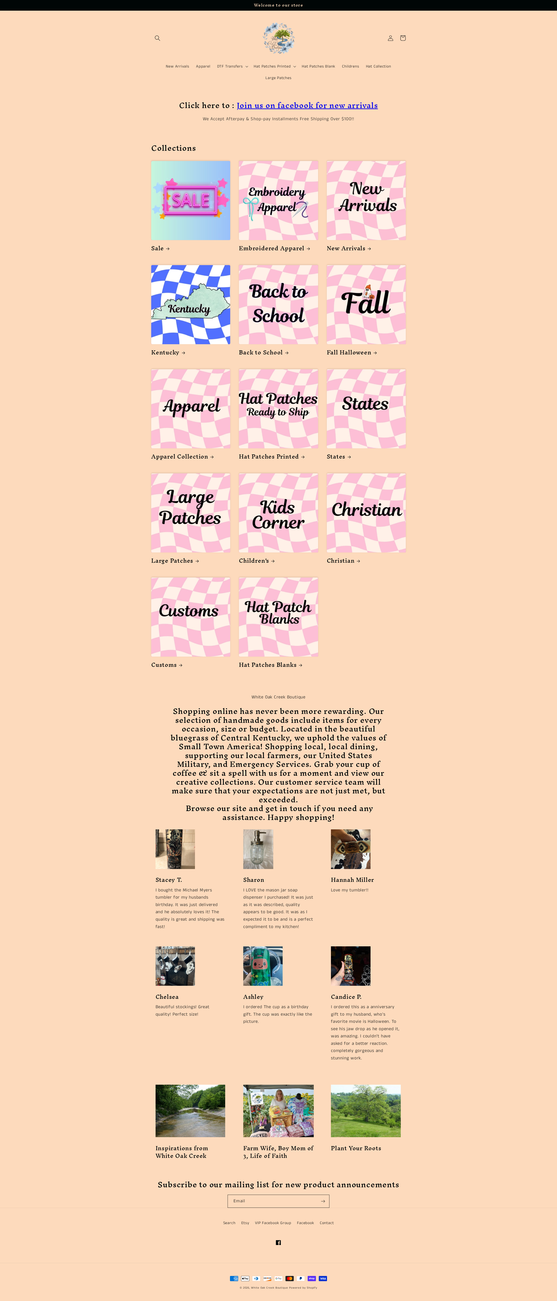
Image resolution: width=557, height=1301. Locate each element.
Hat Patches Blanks (268, 664)
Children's (254, 560)
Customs (164, 664)
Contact (327, 1223)
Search (229, 1223)
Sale (157, 248)
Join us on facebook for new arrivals (307, 105)
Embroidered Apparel (271, 248)
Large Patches (172, 560)
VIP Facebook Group (273, 1223)
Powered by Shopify (303, 1288)
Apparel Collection (179, 456)
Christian (341, 560)
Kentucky (165, 352)
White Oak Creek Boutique (270, 1288)
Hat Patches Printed (269, 456)
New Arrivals (346, 248)
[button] (157, 38)
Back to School (261, 352)
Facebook (305, 1223)
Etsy (245, 1223)
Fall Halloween (349, 352)
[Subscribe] (323, 1201)
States (336, 456)
